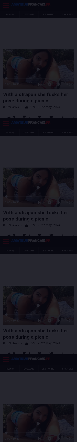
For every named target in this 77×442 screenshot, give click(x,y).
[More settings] (52, 437)
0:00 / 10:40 (9, 437)
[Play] (38, 221)
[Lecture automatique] (43, 437)
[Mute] (71, 437)
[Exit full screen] (33, 437)
